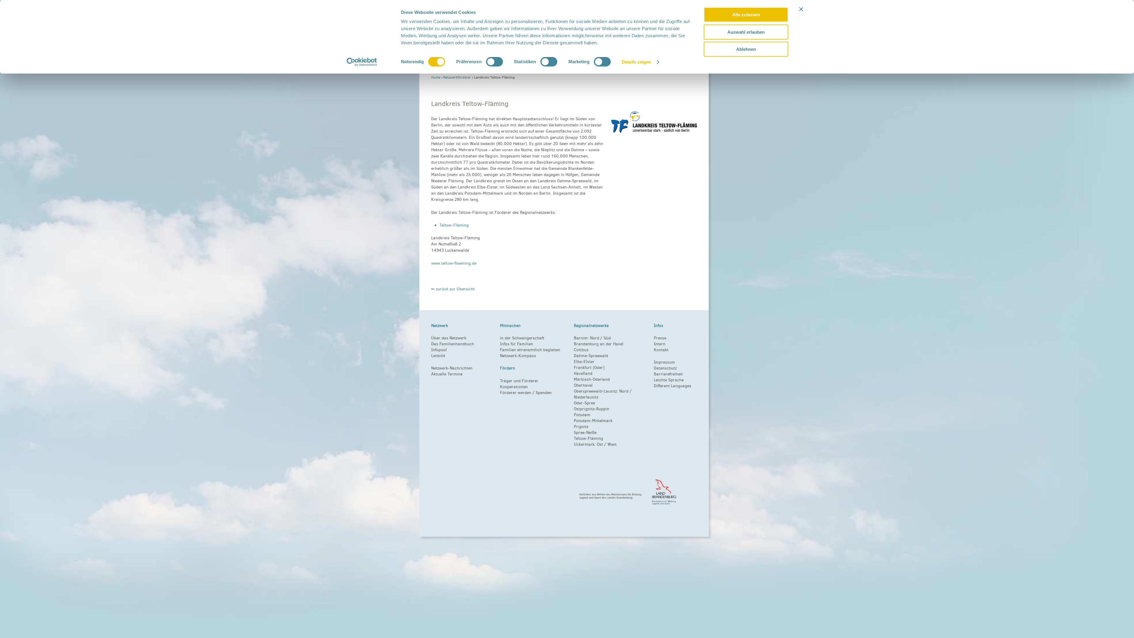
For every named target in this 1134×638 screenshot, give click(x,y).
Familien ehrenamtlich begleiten (530, 350)
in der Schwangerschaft (522, 338)
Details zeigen (636, 61)
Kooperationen (514, 387)
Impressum (664, 362)
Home (435, 77)
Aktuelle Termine (446, 374)
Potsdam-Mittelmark (593, 421)
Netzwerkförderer (457, 77)
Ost (600, 444)
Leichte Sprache (669, 380)
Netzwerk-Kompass (518, 356)
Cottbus (581, 350)
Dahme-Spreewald (591, 356)
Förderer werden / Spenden (526, 393)
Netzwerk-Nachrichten (451, 368)
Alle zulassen (746, 14)
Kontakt (661, 350)
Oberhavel (583, 385)
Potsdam (582, 415)
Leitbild (438, 356)
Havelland (583, 373)
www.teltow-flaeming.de (453, 263)
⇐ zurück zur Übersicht (453, 289)
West (612, 444)
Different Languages (672, 386)
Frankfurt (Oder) (589, 367)
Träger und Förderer (519, 381)
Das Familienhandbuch (452, 344)
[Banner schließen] (801, 9)
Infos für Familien (516, 344)
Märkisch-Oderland (592, 379)
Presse (660, 338)
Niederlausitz (586, 397)
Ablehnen (746, 49)
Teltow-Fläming (454, 225)
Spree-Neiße (585, 432)
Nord (594, 338)
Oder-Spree (584, 403)
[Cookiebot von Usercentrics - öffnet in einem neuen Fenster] (362, 62)
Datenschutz (665, 368)
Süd (606, 338)
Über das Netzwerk (448, 338)
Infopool (439, 350)
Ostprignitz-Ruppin (591, 409)
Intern (659, 344)
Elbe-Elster (584, 361)
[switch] (494, 61)
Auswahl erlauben (746, 32)
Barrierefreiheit (668, 374)
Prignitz (581, 426)
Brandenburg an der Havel (598, 344)
